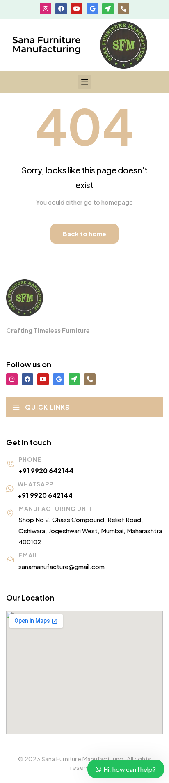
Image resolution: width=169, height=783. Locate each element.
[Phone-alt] (123, 8)
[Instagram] (45, 8)
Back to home (84, 233)
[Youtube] (76, 8)
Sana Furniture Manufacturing (46, 45)
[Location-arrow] (108, 8)
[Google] (92, 8)
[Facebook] (61, 8)
